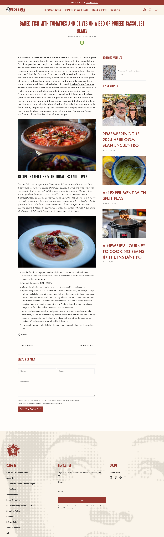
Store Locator (12, 494)
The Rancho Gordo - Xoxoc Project (20, 483)
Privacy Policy (57, 400)
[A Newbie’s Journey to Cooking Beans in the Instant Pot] (124, 223)
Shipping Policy (13, 511)
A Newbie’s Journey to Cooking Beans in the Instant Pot (123, 251)
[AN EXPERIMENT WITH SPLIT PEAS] (124, 170)
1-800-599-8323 (92, 2)
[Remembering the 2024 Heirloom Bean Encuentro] (124, 110)
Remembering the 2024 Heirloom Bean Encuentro (120, 139)
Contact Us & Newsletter (17, 472)
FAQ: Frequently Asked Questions (20, 505)
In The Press (11, 489)
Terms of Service (71, 400)
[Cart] (156, 10)
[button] (52, 10)
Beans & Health (13, 500)
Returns (9, 516)
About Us (10, 478)
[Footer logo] (13, 450)
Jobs (8, 533)
